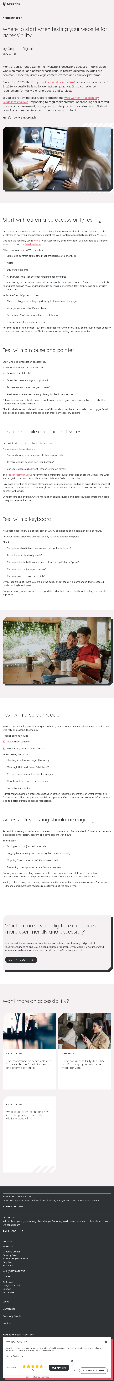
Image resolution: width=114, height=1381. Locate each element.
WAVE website (33, 244)
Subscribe (10, 1206)
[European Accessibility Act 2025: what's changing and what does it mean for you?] (84, 1051)
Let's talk (9, 1230)
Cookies (7, 1323)
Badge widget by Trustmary (37, 1377)
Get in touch (18, 959)
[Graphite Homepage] (11, 4)
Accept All (90, 1370)
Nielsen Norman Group (20, 474)
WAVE (37, 240)
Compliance (9, 1308)
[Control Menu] (109, 3)
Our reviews (59, 1367)
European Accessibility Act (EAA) (53, 82)
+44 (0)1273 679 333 (14, 1271)
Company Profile (12, 1316)
